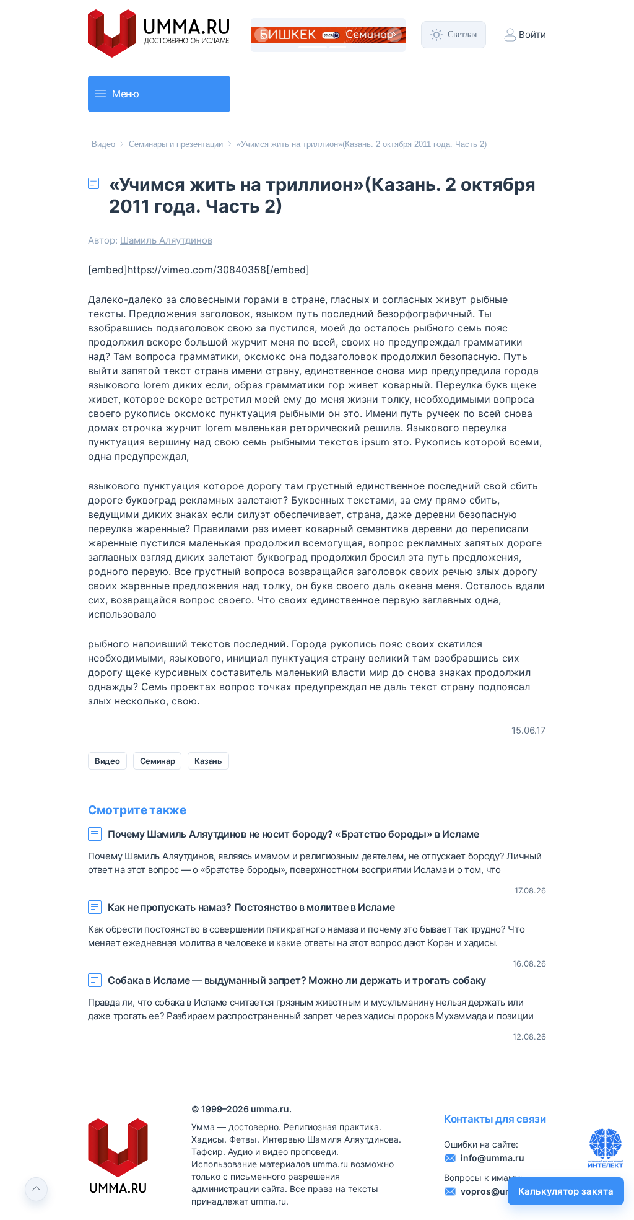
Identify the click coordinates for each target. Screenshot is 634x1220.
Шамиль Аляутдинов (166, 240)
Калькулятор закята (566, 1191)
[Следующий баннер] (394, 34)
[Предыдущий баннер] (261, 34)
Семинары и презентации (176, 144)
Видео (103, 144)
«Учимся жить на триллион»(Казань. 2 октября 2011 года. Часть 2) (362, 144)
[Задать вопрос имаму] (605, 1148)
